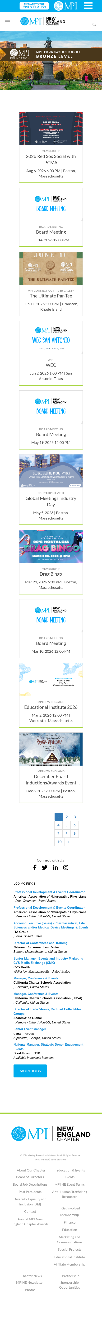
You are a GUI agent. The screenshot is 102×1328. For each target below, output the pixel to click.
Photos (30, 1290)
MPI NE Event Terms (70, 1184)
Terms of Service (58, 1159)
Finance (69, 1222)
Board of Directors (30, 1177)
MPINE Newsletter (30, 1282)
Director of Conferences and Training (41, 943)
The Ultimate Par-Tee (51, 295)
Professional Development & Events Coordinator (49, 892)
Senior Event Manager (30, 1029)
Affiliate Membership (69, 1264)
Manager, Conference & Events (36, 978)
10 (59, 842)
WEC (51, 365)
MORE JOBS (30, 1070)
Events (69, 1177)
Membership (69, 1215)
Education (69, 1230)
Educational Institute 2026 (51, 707)
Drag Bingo (51, 574)
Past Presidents (30, 1192)
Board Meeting (51, 232)
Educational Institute (69, 1257)
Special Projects (69, 1249)
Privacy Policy (42, 1159)
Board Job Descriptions (30, 1184)
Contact (30, 1211)
